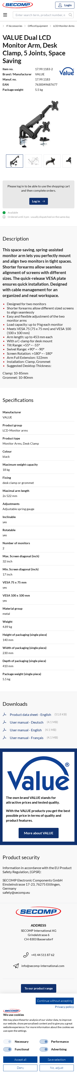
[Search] (70, 14)
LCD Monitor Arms (63, 25)
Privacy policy (64, 1007)
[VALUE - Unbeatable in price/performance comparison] (38, 773)
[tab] (14, 161)
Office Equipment (38, 25)
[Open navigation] (5, 15)
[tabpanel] (38, 124)
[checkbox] (7, 1041)
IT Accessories (14, 25)
